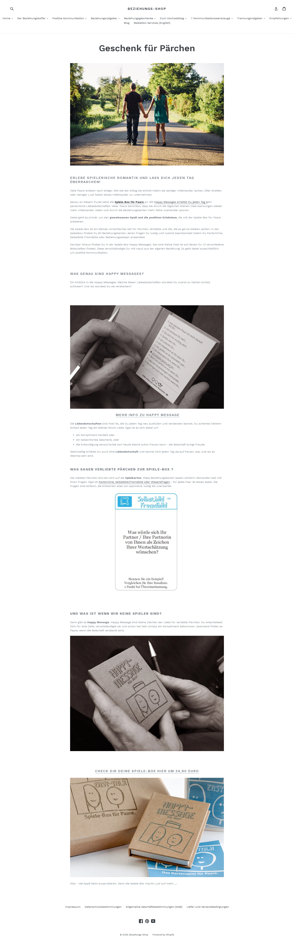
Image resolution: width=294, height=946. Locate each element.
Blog (126, 22)
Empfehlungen (281, 18)
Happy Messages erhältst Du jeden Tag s (180, 202)
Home (9, 18)
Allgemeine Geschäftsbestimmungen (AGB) (154, 906)
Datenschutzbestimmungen (103, 906)
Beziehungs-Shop (147, 9)
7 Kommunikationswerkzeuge (212, 18)
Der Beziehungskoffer (33, 18)
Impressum (72, 906)
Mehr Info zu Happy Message (147, 415)
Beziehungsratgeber (106, 18)
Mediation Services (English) (152, 22)
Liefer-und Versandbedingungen (208, 906)
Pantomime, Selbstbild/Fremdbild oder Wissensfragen (134, 482)
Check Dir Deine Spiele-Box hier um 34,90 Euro (147, 771)
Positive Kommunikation (70, 18)
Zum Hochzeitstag (174, 18)
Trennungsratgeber (252, 18)
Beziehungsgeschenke (140, 18)
